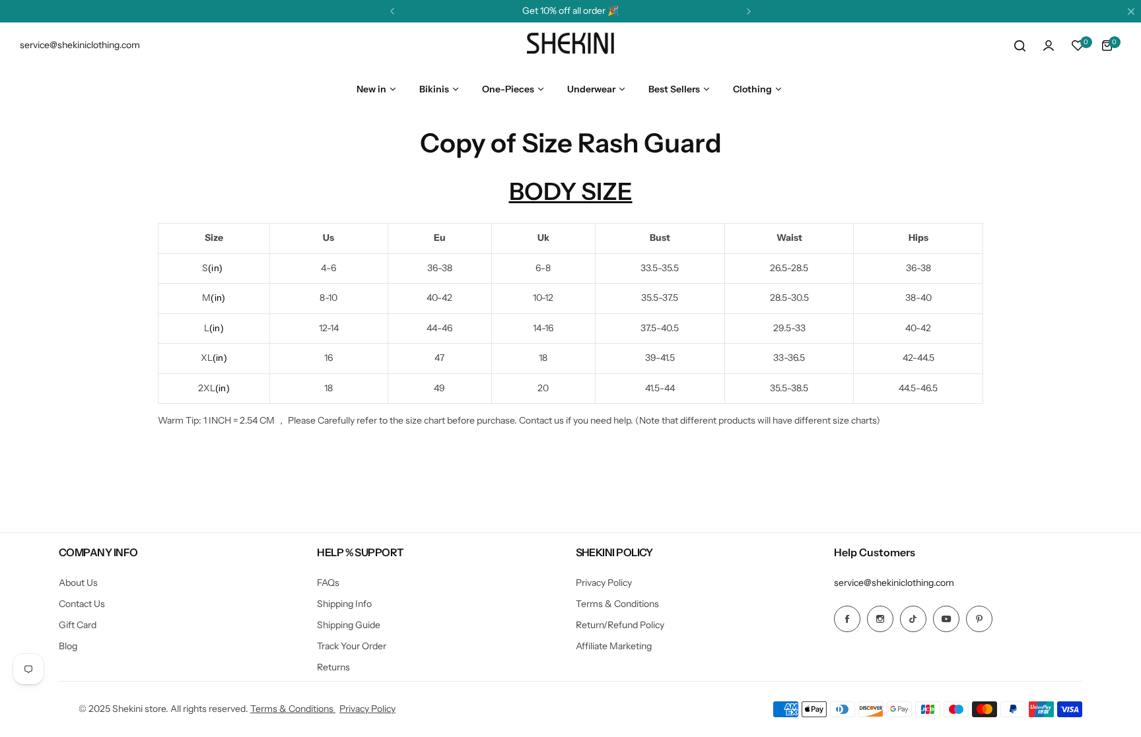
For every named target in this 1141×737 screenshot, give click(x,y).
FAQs (328, 583)
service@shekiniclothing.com (894, 583)
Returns (333, 667)
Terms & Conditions (617, 604)
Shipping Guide (348, 625)
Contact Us (82, 604)
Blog (68, 646)
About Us (78, 583)
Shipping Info (344, 604)
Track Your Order (351, 646)
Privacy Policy (604, 583)
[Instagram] (880, 619)
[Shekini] (570, 45)
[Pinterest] (979, 619)
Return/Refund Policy (620, 625)
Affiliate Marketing (614, 646)
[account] (1048, 45)
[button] (392, 11)
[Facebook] (847, 619)
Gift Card (77, 625)
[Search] (1019, 45)
